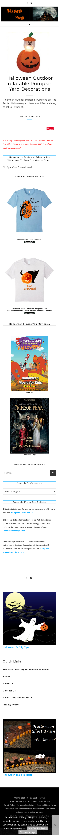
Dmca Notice (44, 801)
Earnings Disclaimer (25, 805)
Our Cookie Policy (37, 828)
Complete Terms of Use (22, 512)
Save (51, 129)
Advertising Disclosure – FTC (19, 697)
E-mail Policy (9, 805)
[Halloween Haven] (29, 14)
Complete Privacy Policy (14, 530)
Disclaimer (32, 801)
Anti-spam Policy (18, 801)
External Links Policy (46, 805)
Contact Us (9, 690)
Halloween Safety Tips (16, 647)
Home (6, 676)
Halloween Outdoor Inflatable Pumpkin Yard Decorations (29, 83)
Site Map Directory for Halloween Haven (26, 669)
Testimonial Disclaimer (44, 808)
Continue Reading (29, 116)
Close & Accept (28, 832)
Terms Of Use (25, 808)
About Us (8, 683)
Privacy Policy (10, 704)
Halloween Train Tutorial (17, 774)
